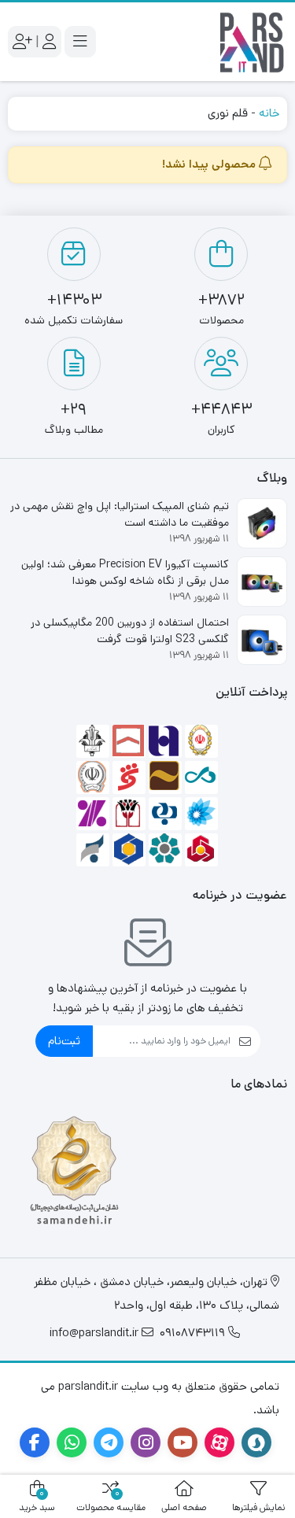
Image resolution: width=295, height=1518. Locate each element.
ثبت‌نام (64, 1040)
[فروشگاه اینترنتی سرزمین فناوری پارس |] (251, 41)
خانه (269, 113)
